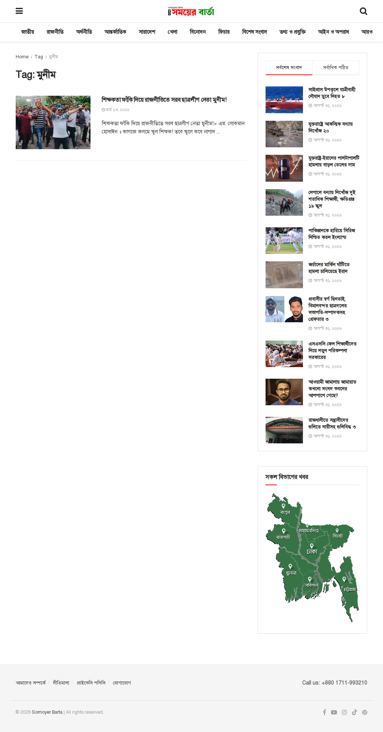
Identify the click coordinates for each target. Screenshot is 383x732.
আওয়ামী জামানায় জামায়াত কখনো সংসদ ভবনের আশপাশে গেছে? (332, 389)
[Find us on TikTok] (354, 712)
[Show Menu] (19, 11)
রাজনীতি (55, 32)
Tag (38, 56)
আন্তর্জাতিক (115, 32)
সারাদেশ (147, 32)
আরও (367, 32)
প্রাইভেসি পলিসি (91, 683)
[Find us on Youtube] (334, 712)
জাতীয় (27, 32)
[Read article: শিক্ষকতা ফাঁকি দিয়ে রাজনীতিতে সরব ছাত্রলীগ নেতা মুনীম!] (53, 122)
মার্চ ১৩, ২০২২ (117, 109)
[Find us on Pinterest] (364, 712)
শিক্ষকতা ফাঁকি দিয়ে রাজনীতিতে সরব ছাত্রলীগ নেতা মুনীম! (164, 100)
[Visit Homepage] (191, 11)
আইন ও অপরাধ (333, 32)
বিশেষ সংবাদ (254, 32)
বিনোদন (198, 32)
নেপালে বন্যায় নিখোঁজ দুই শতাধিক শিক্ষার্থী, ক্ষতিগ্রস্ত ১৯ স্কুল (332, 199)
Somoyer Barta (47, 712)
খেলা (172, 32)
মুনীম (53, 56)
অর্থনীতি (84, 32)
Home (22, 56)
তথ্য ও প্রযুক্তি (293, 32)
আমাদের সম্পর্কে (31, 683)
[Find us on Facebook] (324, 712)
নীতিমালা (61, 683)
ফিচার (224, 32)
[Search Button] (363, 11)
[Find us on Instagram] (344, 712)
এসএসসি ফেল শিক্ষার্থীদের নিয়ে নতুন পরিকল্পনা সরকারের (332, 350)
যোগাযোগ (122, 683)
